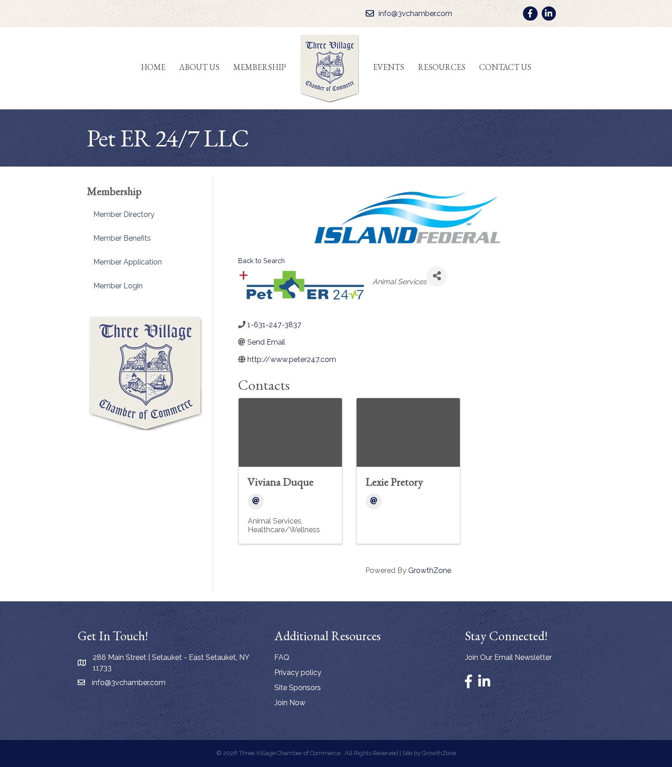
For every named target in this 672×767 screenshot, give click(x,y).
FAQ (281, 657)
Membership (259, 67)
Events (388, 67)
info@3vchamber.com (128, 682)
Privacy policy (297, 672)
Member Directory (124, 214)
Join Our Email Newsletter (508, 657)
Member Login (118, 285)
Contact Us (505, 67)
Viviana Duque (281, 482)
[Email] (256, 501)
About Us (199, 67)
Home (153, 67)
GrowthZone (429, 570)
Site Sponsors (297, 687)
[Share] (437, 276)
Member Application (127, 262)
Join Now (289, 702)
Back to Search (261, 261)
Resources (441, 67)
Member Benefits (122, 238)
